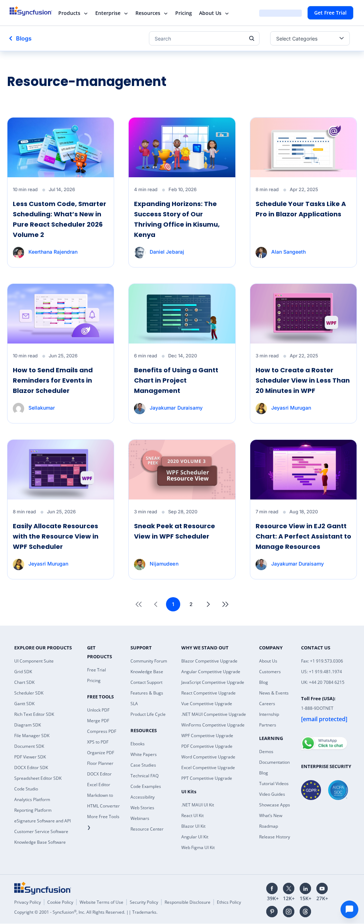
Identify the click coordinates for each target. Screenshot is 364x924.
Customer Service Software (41, 831)
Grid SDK (23, 672)
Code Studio (26, 789)
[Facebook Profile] (272, 888)
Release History (274, 837)
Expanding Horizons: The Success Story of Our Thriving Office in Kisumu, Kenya (177, 219)
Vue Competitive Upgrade (206, 704)
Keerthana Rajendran (52, 252)
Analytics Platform (32, 799)
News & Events (274, 693)
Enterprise (108, 13)
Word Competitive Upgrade (208, 757)
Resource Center (147, 829)
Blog (263, 682)
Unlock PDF (98, 710)
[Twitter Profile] (288, 888)
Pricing (183, 13)
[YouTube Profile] (322, 888)
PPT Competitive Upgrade (206, 778)
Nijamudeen (164, 564)
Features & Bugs (146, 693)
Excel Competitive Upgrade (208, 767)
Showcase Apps (274, 805)
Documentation (274, 762)
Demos (266, 752)
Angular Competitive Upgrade (210, 672)
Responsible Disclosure (187, 902)
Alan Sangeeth (288, 252)
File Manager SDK (31, 736)
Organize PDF (100, 753)
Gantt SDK (24, 704)
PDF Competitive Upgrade (206, 746)
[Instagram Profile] (288, 911)
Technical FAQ (144, 776)
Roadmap (268, 826)
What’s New (270, 815)
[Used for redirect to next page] (208, 604)
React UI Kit (192, 815)
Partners (267, 725)
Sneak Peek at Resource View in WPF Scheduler (174, 531)
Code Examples (145, 786)
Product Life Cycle (148, 714)
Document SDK (29, 746)
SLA (134, 704)
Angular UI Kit (194, 837)
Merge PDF (98, 721)
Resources (147, 13)
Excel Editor (98, 785)
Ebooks (137, 744)
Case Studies (143, 765)
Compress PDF (101, 731)
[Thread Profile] (305, 911)
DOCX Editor (99, 774)
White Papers (143, 754)
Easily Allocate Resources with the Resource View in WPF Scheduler (55, 536)
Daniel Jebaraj (167, 252)
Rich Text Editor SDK (34, 714)
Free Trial (96, 670)
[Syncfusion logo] (35, 11)
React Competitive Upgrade (208, 693)
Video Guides (272, 794)
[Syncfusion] (42, 888)
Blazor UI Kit (193, 826)
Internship (269, 714)
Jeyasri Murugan (291, 408)
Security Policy (144, 902)
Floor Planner (100, 763)
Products (69, 13)
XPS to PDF (97, 742)
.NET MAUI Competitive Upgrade (213, 714)
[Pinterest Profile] (272, 911)
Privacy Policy (27, 902)
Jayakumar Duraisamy (176, 408)
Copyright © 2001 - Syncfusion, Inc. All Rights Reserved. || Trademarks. (85, 912)
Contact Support (146, 682)
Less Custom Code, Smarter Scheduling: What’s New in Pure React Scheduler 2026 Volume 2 (59, 219)
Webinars (139, 818)
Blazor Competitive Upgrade (209, 661)
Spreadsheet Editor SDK (37, 778)
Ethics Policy (229, 902)
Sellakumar (41, 408)
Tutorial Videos (274, 783)
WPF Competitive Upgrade (207, 736)
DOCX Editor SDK (31, 767)
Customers (270, 672)
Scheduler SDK (28, 693)
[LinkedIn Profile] (305, 888)
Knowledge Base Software (40, 842)
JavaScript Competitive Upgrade (212, 682)
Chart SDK (24, 682)
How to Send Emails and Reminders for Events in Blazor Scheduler (53, 380)
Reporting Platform (33, 810)
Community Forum (148, 661)
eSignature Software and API (42, 821)
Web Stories (142, 808)
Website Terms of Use (101, 902)
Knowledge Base (146, 672)
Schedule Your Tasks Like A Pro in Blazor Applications (301, 208)
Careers (267, 704)
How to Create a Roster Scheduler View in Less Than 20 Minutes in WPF (303, 380)
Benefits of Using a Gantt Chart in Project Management (176, 380)
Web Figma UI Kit (198, 847)
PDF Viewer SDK (30, 757)
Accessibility (142, 797)
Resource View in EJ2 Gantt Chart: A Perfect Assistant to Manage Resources (303, 536)
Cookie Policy (60, 902)
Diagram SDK (27, 725)
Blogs (24, 38)
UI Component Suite (34, 661)
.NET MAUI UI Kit (197, 805)
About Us (210, 13)
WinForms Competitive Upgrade (213, 725)
